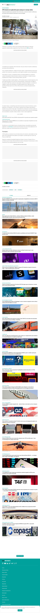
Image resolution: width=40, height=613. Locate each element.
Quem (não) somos (5, 599)
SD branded (4, 592)
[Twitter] (14, 563)
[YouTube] (5, 563)
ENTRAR (35, 4)
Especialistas (4, 586)
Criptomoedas (4, 574)
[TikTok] (9, 563)
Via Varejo (11, 126)
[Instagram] (2, 563)
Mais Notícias (20, 555)
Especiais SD (4, 588)
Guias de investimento (6, 590)
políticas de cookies (21, 608)
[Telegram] (12, 563)
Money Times (4, 597)
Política (3, 579)
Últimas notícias (5, 570)
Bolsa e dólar (4, 572)
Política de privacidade (6, 604)
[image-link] (20, 206)
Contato (3, 602)
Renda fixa (4, 583)
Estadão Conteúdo (5, 16)
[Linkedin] (7, 563)
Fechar (20, 610)
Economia (4, 581)
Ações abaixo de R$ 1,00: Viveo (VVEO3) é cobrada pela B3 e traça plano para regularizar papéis (19, 117)
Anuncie (3, 595)
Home (3, 567)
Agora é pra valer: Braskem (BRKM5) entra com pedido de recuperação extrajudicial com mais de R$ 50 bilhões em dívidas (19, 121)
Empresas (4, 576)
